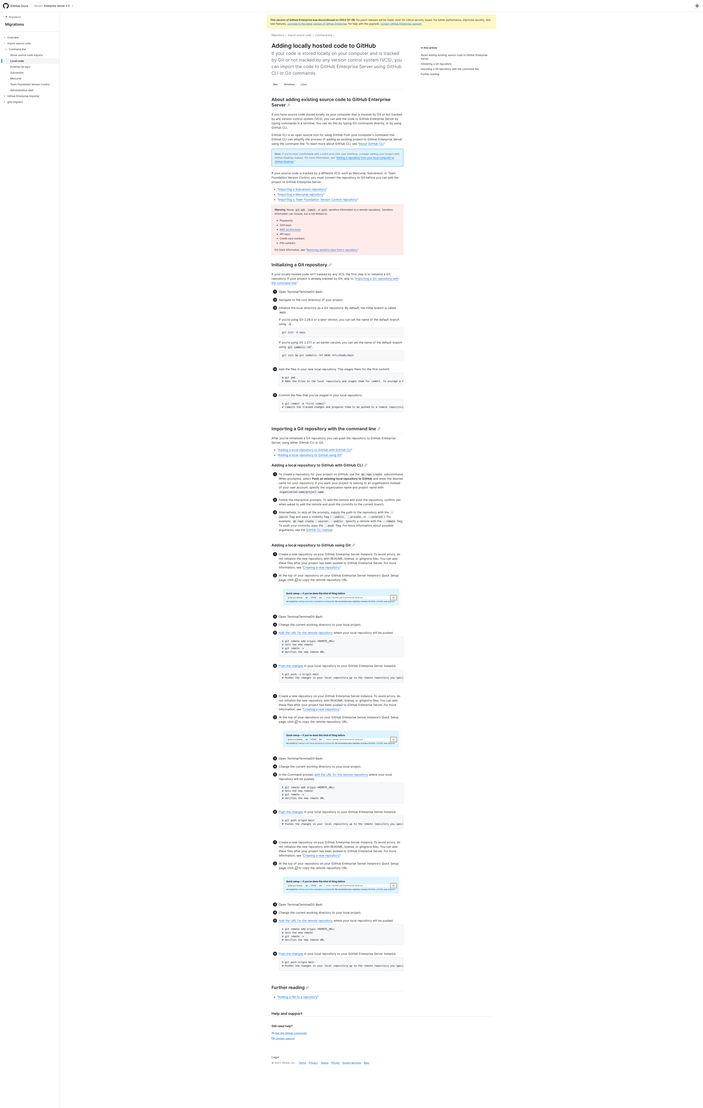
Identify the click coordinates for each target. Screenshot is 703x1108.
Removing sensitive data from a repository (332, 249)
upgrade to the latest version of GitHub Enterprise (317, 23)
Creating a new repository (321, 567)
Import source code (299, 35)
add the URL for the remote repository (341, 774)
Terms (302, 1062)
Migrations (14, 24)
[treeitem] (31, 37)
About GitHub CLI (371, 144)
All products (15, 17)
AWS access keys (290, 229)
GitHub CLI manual (319, 530)
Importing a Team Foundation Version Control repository (317, 199)
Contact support (285, 1038)
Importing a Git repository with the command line (323, 428)
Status (324, 1062)
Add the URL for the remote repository (306, 633)
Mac (275, 84)
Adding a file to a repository (297, 997)
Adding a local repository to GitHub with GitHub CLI (314, 450)
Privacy (313, 1062)
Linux (304, 84)
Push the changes (291, 666)
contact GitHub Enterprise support (400, 23)
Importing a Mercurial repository (300, 194)
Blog (366, 1062)
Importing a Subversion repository (302, 189)
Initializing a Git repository (299, 264)
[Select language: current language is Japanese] (697, 6)
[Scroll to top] (695, 1100)
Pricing (335, 1062)
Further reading (288, 987)
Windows (289, 84)
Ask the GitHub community (291, 1033)
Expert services (352, 1062)
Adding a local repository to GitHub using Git (309, 455)
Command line (323, 35)
